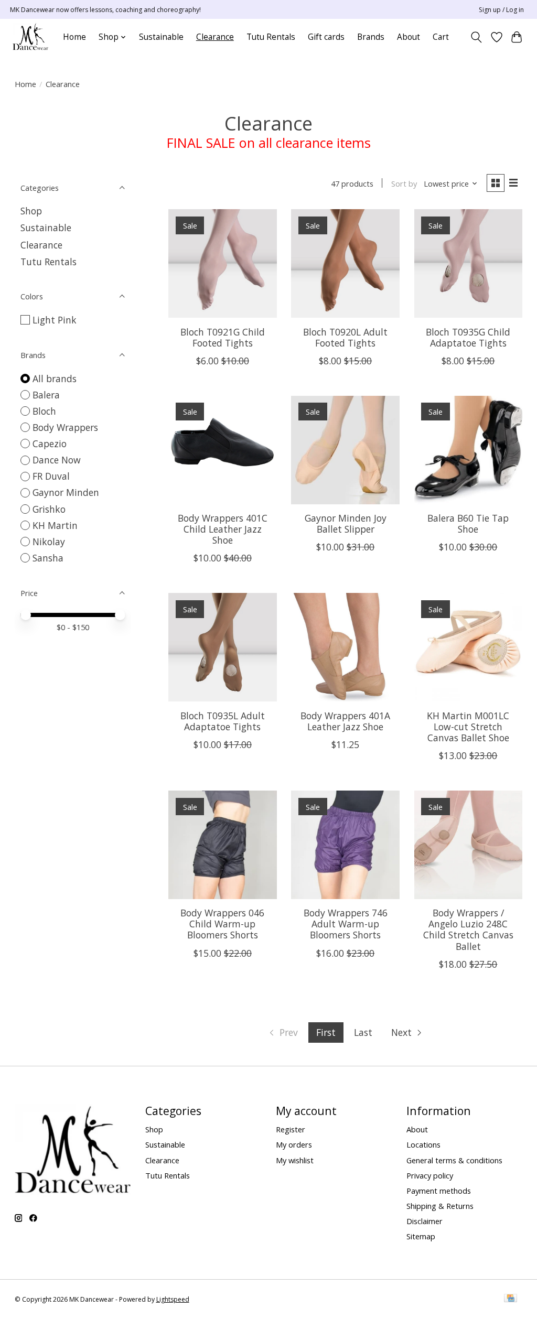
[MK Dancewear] (30, 37)
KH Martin (55, 525)
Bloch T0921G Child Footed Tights (222, 337)
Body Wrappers (65, 427)
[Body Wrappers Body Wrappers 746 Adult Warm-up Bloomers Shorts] (345, 845)
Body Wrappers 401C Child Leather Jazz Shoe (222, 529)
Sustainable (161, 36)
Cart (441, 36)
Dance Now (57, 459)
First (326, 1032)
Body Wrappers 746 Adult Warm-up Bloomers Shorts (346, 923)
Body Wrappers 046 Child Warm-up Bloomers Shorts (222, 923)
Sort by (404, 183)
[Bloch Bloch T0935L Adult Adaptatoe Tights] (222, 647)
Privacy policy (429, 1175)
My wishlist (295, 1160)
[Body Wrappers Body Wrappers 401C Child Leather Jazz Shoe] (222, 450)
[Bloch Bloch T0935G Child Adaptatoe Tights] (468, 263)
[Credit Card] (510, 1299)
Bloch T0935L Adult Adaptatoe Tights (222, 721)
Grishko (49, 509)
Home (74, 36)
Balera (46, 394)
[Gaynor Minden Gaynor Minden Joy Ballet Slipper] (345, 450)
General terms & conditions (454, 1160)
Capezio (50, 443)
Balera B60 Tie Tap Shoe (468, 523)
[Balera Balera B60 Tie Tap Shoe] (468, 450)
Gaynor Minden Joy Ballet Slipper (345, 523)
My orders (294, 1144)
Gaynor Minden (66, 492)
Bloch (44, 411)
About (408, 36)
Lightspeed (172, 1299)
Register (290, 1129)
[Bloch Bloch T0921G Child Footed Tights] (222, 263)
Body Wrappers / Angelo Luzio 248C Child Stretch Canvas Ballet (468, 929)
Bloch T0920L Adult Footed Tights (345, 337)
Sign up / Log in (501, 9)
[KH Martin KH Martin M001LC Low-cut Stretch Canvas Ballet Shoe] (468, 647)
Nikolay (49, 541)
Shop (31, 210)
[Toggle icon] (476, 37)
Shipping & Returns (440, 1206)
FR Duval (51, 476)
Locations (423, 1144)
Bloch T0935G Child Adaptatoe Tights (468, 337)
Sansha (48, 558)
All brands (55, 378)
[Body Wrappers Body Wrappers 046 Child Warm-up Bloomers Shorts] (222, 845)
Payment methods (438, 1190)
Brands (370, 36)
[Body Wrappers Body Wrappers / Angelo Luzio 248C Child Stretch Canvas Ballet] (468, 845)
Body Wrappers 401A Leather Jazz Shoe (345, 721)
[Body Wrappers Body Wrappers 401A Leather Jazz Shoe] (345, 647)
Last (363, 1032)
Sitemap (420, 1236)
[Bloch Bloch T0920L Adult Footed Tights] (345, 263)
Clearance (215, 36)
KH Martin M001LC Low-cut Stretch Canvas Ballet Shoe (468, 726)
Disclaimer (424, 1221)
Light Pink (55, 319)
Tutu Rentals (270, 36)
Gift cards (326, 36)
